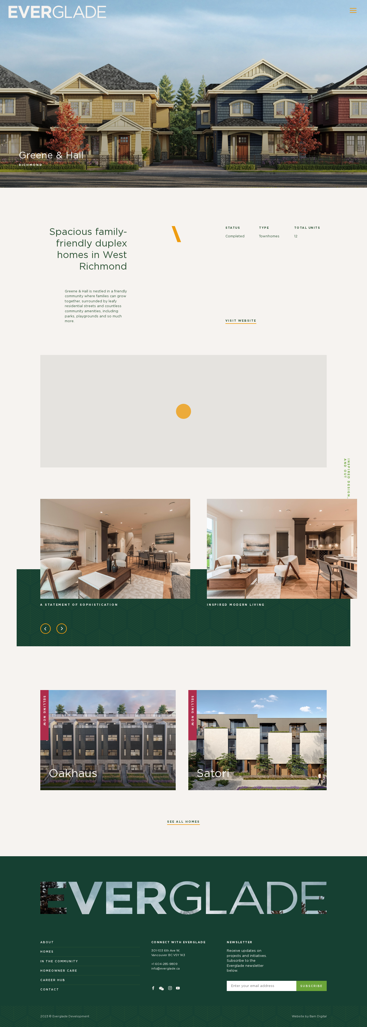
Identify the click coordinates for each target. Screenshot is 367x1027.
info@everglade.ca (165, 968)
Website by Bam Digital (309, 1016)
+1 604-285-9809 (164, 964)
